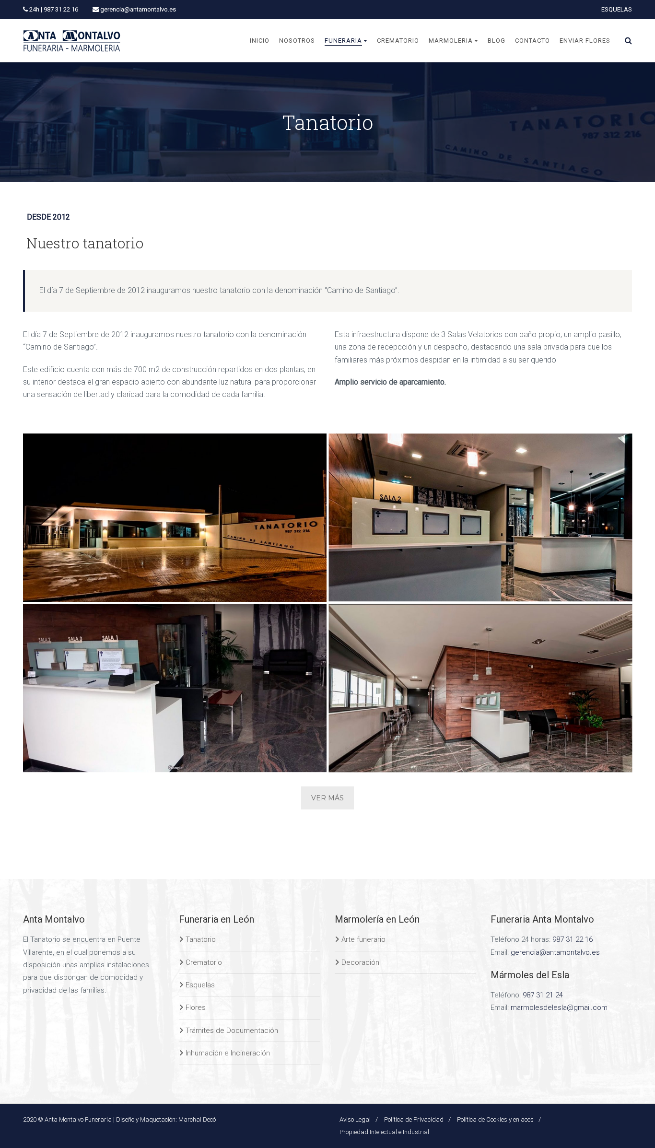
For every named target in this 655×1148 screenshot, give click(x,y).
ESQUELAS (616, 9)
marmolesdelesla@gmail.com (559, 1007)
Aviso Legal (355, 1119)
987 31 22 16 (572, 939)
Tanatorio (201, 939)
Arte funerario (363, 939)
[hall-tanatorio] (480, 688)
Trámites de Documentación (232, 1030)
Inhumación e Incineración (228, 1053)
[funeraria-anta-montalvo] (480, 517)
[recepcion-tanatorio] (175, 688)
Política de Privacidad (414, 1119)
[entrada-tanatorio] (175, 517)
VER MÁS (327, 798)
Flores (196, 1007)
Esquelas (200, 985)
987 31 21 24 (543, 995)
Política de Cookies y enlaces (495, 1119)
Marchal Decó (197, 1119)
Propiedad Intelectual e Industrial (384, 1132)
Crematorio (204, 962)
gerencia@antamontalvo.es (555, 952)
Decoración (360, 962)
